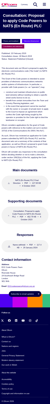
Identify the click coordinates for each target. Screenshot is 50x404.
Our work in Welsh (9, 365)
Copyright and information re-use (15, 393)
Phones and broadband (10, 41)
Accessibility (7, 379)
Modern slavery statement (13, 360)
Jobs (4, 351)
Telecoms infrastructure (31, 41)
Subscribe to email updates (22, 294)
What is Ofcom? (8, 337)
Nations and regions (10, 346)
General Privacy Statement (13, 355)
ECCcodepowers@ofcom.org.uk (21, 286)
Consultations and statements (13, 46)
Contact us (6, 341)
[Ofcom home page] (9, 4)
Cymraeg (24, 4)
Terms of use (7, 389)
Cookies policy (8, 384)
